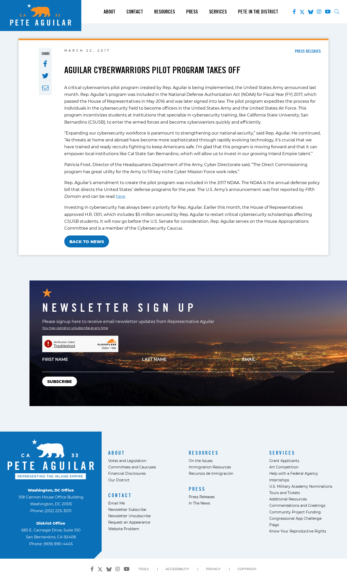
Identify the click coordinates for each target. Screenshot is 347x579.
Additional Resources (288, 499)
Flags (274, 524)
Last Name (154, 359)
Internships (279, 480)
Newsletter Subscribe (127, 509)
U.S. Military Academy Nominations (300, 486)
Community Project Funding (295, 512)
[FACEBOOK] (45, 64)
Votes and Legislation (127, 460)
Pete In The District (258, 12)
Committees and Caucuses (132, 467)
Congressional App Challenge (295, 518)
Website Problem (123, 528)
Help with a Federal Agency (293, 473)
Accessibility (177, 569)
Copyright (247, 569)
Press (192, 12)
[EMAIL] (45, 88)
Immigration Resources (210, 467)
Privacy (213, 569)
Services (218, 12)
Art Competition (283, 467)
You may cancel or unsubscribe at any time (75, 328)
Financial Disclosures (127, 473)
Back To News (86, 241)
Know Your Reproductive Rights (297, 531)
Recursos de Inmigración (211, 473)
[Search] (336, 12)
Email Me (116, 503)
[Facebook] (294, 12)
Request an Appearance (129, 522)
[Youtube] (328, 12)
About (109, 12)
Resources (164, 12)
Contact (135, 12)
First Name (55, 359)
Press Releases (202, 496)
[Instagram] (319, 12)
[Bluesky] (310, 10)
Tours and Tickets (284, 492)
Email (249, 359)
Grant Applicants (284, 460)
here (120, 196)
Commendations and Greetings (297, 505)
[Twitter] (302, 10)
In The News (199, 503)
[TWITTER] (45, 76)
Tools (143, 569)
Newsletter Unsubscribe (129, 515)
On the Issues (201, 460)
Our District (119, 480)
